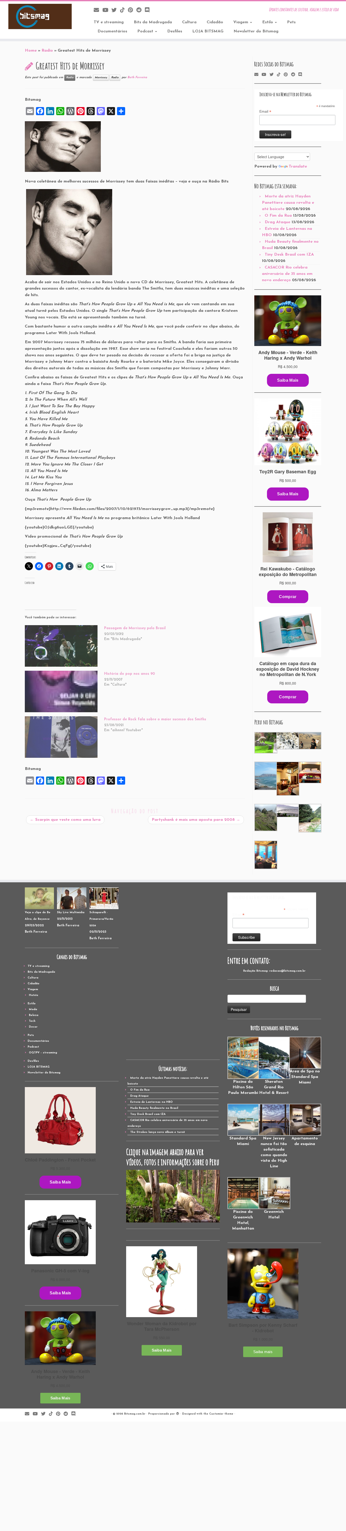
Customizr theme (221, 1414)
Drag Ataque (277, 222)
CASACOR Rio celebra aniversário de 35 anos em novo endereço (287, 274)
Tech (32, 1021)
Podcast (146, 31)
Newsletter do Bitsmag (256, 31)
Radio (47, 51)
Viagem (241, 22)
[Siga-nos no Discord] (149, 10)
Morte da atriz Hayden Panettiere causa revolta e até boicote (288, 202)
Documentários (112, 31)
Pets (291, 22)
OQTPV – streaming (43, 1052)
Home (31, 51)
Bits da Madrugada (153, 22)
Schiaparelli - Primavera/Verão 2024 (101, 919)
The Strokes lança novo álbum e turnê (157, 1132)
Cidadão (215, 22)
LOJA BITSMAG (207, 31)
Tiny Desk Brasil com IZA (289, 255)
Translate (298, 167)
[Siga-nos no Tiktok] (124, 10)
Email (265, 111)
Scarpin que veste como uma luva (65, 820)
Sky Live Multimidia (70, 912)
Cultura (189, 22)
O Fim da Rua (278, 216)
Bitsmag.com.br (134, 1414)
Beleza (33, 1015)
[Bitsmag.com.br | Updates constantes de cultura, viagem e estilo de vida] (40, 16)
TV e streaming (109, 22)
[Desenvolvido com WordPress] (177, 1413)
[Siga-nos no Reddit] (140, 10)
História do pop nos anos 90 (129, 674)
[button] (265, 743)
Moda (33, 1009)
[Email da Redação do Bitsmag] (98, 10)
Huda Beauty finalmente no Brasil (154, 1108)
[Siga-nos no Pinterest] (132, 10)
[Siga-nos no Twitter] (115, 10)
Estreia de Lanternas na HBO (151, 1102)
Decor (33, 1027)
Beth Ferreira (137, 77)
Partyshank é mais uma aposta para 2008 (196, 820)
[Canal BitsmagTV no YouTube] (106, 10)
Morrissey (101, 77)
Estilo (268, 22)
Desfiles (174, 31)
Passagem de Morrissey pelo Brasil (135, 628)
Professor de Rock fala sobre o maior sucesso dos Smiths (155, 719)
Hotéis (33, 995)
